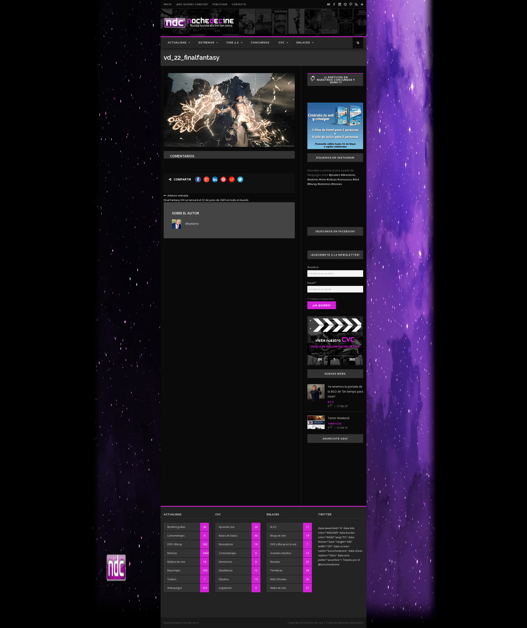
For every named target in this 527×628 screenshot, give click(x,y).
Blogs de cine (278, 535)
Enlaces (303, 42)
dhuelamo (192, 224)
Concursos (260, 42)
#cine (322, 179)
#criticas (331, 179)
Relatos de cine (176, 562)
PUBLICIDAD (220, 4)
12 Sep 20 (342, 406)
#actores (312, 179)
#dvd (356, 179)
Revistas (275, 562)
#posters (334, 175)
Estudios (224, 579)
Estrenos (206, 42)
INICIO (168, 4)
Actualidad (177, 42)
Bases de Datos (228, 535)
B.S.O (331, 401)
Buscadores (226, 544)
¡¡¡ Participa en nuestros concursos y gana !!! (336, 80)
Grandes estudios (280, 553)
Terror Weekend (338, 418)
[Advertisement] (315, 26)
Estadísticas (225, 570)
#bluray (312, 184)
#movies (336, 184)
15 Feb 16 (342, 427)
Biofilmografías (176, 527)
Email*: (312, 283)
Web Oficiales (278, 579)
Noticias (172, 553)
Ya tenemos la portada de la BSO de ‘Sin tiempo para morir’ (345, 391)
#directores (348, 175)
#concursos (344, 179)
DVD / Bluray (174, 544)
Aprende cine (226, 527)
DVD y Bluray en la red (283, 544)
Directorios (225, 562)
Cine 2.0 (232, 42)
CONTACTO (239, 4)
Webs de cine (278, 588)
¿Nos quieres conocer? (192, 4)
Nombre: (313, 267)
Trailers (171, 579)
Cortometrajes (175, 535)
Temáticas (335, 423)
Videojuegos (174, 588)
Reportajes (173, 570)
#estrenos (324, 184)
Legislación (225, 588)
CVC (281, 42)
